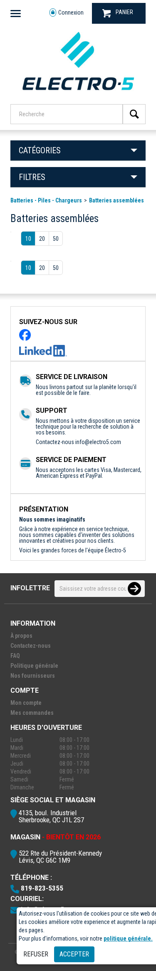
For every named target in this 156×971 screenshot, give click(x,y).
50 (56, 239)
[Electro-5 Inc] (78, 93)
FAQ (15, 655)
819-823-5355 (42, 888)
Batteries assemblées (116, 200)
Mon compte (26, 702)
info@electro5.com (98, 442)
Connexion (71, 12)
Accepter (74, 954)
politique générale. (128, 938)
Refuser (35, 954)
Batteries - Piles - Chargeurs (46, 200)
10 (28, 239)
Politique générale (34, 665)
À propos (21, 635)
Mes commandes (32, 712)
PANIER (124, 12)
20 (42, 239)
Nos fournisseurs (32, 675)
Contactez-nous (30, 645)
